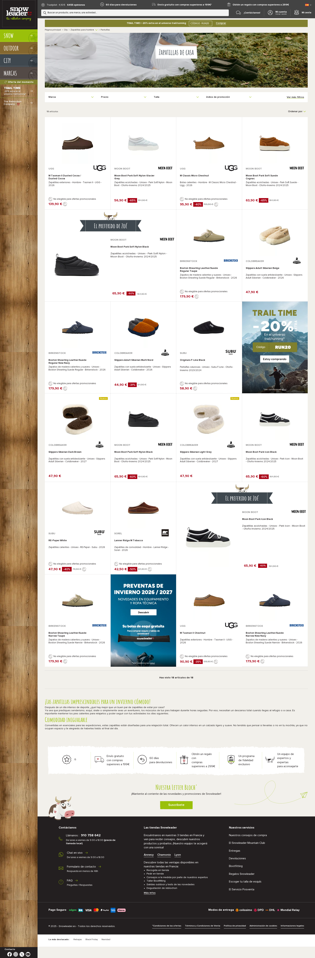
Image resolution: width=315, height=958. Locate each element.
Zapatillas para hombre (82, 30)
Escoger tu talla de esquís (245, 881)
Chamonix (164, 854)
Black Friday (91, 939)
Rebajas (77, 939)
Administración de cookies (263, 926)
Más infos (149, 893)
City (66, 30)
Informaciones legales (292, 926)
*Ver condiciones (274, 390)
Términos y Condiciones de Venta (202, 926)
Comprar (221, 23)
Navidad (106, 939)
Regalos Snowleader (241, 873)
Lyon (177, 854)
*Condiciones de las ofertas (166, 926)
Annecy (149, 854)
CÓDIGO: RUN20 (199, 23)
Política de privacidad (235, 926)
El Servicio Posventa (241, 889)
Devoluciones (237, 858)
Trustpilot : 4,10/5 (56, 5)
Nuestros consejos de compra (248, 835)
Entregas (234, 850)
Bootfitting (236, 866)
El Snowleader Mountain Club (247, 842)
